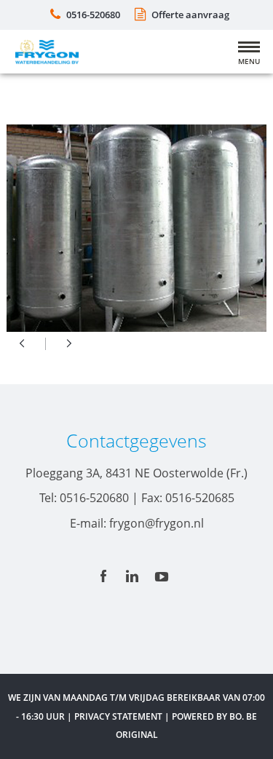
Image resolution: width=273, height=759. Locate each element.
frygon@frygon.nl (156, 523)
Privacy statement (118, 716)
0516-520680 (93, 14)
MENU (249, 61)
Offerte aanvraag (190, 14)
